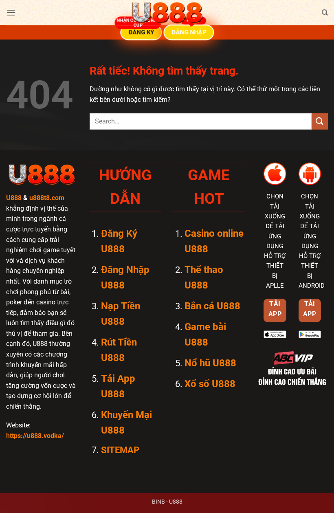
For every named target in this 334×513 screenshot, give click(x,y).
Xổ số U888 (210, 384)
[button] (11, 12)
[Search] (325, 12)
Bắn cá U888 (212, 306)
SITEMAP (120, 450)
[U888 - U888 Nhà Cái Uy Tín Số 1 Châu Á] (167, 12)
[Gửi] (320, 121)
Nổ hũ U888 (210, 363)
